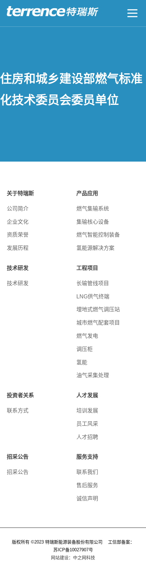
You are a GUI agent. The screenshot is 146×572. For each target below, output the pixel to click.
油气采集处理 (92, 375)
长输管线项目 (92, 283)
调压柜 (84, 349)
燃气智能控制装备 (98, 235)
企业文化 (18, 222)
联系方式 (18, 410)
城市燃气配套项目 (98, 323)
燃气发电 (87, 336)
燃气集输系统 (92, 208)
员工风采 (87, 424)
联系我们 (87, 472)
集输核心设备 (92, 222)
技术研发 (18, 283)
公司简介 (18, 208)
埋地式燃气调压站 (98, 309)
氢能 (81, 362)
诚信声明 (87, 498)
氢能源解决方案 (95, 248)
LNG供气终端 (92, 296)
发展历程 (18, 248)
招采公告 (18, 472)
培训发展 (87, 410)
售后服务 (87, 485)
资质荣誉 (18, 235)
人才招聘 (87, 437)
